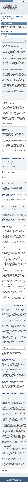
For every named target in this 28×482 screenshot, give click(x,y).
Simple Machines (14, 479)
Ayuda (8, 478)
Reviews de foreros (6, 40)
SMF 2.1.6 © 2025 (9, 479)
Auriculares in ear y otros (7, 194)
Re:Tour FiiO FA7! (14, 40)
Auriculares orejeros (6, 158)
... (8, 36)
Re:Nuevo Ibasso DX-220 (18, 140)
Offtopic (4, 347)
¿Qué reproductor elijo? (7, 140)
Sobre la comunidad (6, 225)
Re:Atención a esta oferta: (12, 347)
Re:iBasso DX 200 (9, 359)
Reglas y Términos (13, 478)
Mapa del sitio (20, 479)
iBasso (3, 101)
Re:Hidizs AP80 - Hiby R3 (18, 305)
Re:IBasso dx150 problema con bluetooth (14, 381)
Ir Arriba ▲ (19, 478)
